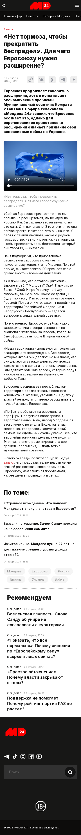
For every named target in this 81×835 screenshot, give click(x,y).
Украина (38, 579)
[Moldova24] (40, 5)
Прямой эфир (12, 16)
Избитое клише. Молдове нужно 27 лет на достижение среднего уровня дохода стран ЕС (39, 549)
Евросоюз (40, 571)
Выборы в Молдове (56, 16)
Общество (14, 609)
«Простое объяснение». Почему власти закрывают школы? (35, 677)
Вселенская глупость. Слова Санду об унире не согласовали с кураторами (37, 619)
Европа (16, 579)
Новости (32, 16)
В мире (8, 29)
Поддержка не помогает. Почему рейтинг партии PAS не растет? (39, 703)
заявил (9, 462)
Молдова (14, 571)
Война (59, 579)
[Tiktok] (15, 756)
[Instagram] (23, 756)
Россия (63, 571)
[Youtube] (39, 756)
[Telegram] (7, 756)
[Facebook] (31, 756)
